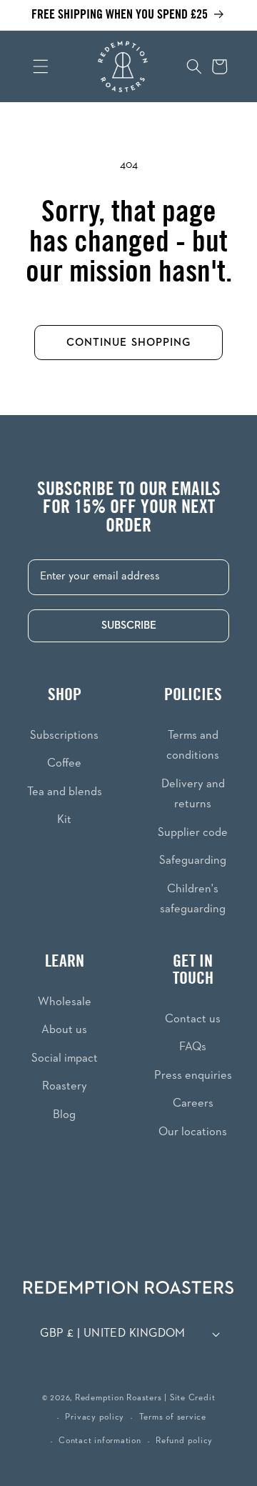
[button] (31, 66)
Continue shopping (128, 342)
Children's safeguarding (193, 899)
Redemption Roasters (118, 1398)
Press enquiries (193, 1075)
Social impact (64, 1058)
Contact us (193, 1019)
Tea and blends (64, 792)
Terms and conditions (192, 745)
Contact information (100, 1441)
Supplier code (193, 833)
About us (64, 1030)
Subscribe (128, 625)
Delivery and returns (193, 794)
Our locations (192, 1132)
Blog (64, 1115)
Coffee (64, 763)
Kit (64, 820)
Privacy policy (94, 1417)
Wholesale (64, 1002)
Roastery (64, 1086)
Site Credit (192, 1398)
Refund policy (184, 1441)
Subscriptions (64, 735)
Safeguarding (192, 860)
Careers (193, 1103)
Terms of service (172, 1417)
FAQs (192, 1047)
